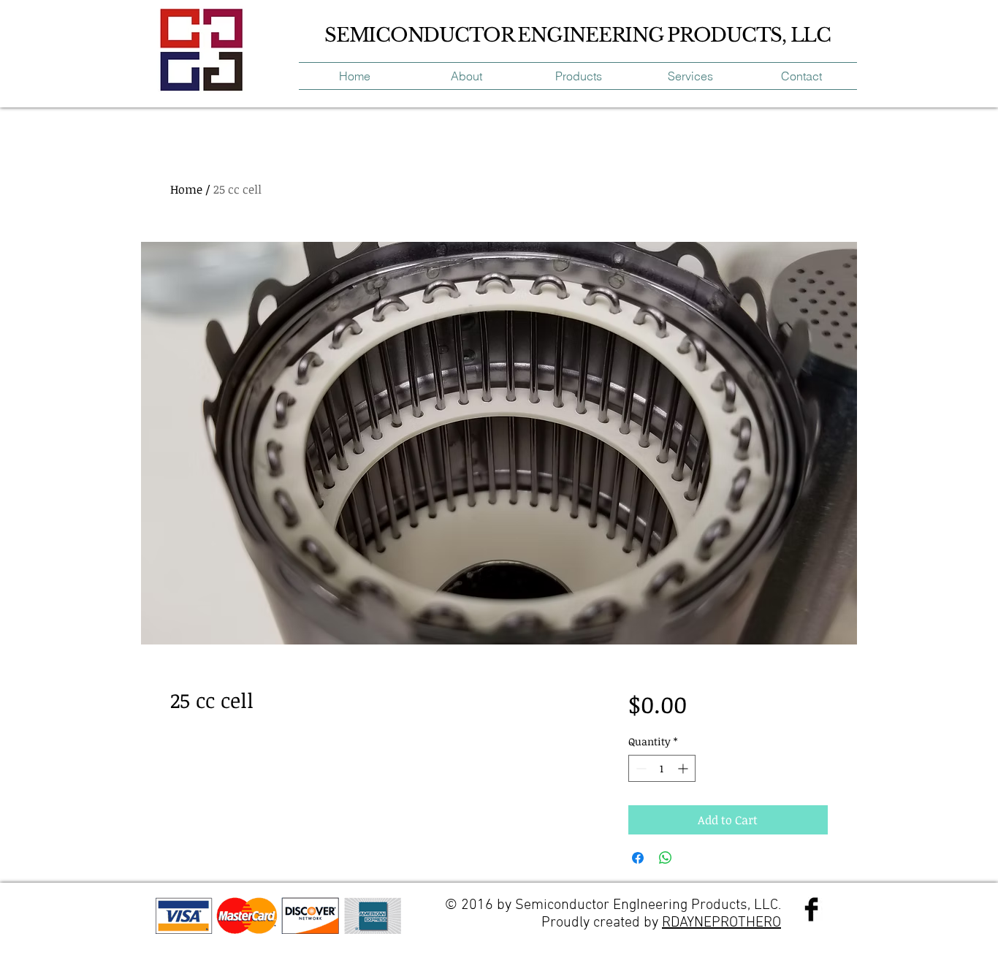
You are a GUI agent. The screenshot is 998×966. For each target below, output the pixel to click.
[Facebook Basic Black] (811, 909)
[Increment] (684, 768)
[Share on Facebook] (638, 858)
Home (186, 189)
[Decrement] (640, 768)
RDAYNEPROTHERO (721, 923)
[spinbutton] (662, 768)
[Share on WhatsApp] (665, 858)
